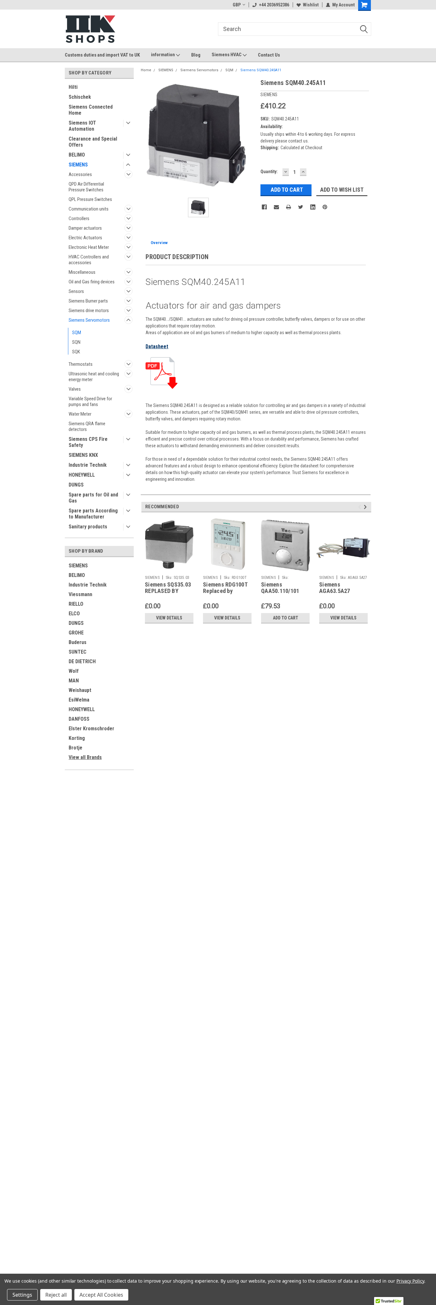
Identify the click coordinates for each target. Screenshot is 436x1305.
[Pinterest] (324, 207)
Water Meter (80, 414)
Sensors (76, 291)
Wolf (74, 671)
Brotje (75, 748)
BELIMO (77, 155)
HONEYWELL (82, 475)
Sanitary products (88, 527)
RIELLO (76, 604)
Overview (159, 242)
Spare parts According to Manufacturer (93, 514)
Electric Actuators (85, 238)
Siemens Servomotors (89, 320)
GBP (237, 4)
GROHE (76, 633)
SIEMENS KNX (83, 455)
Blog (195, 55)
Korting (77, 738)
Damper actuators (85, 228)
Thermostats (81, 364)
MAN (74, 681)
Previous (360, 506)
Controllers (79, 218)
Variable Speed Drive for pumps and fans (90, 401)
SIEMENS (78, 165)
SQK (76, 352)
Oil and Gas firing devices (92, 282)
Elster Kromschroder (91, 728)
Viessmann (80, 594)
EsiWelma (79, 700)
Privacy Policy (410, 1281)
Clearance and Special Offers (93, 142)
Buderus (77, 642)
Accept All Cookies (101, 1294)
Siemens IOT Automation (82, 126)
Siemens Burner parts (88, 301)
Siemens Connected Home (91, 110)
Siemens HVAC (227, 55)
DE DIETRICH (82, 661)
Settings (22, 1294)
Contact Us (269, 55)
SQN (76, 342)
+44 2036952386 (274, 4)
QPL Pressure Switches (90, 199)
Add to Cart (285, 617)
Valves (75, 389)
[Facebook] (264, 207)
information (163, 55)
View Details (169, 617)
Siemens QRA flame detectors (87, 426)
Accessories (80, 174)
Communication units (89, 209)
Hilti (73, 87)
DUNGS (76, 485)
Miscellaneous (82, 272)
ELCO (74, 613)
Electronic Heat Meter (89, 247)
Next (366, 506)
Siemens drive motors (89, 310)
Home (146, 70)
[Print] (288, 207)
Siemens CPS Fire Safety (88, 442)
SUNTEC (77, 652)
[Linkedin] (312, 207)
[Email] (276, 207)
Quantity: (269, 171)
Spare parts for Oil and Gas (93, 498)
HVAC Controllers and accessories (89, 259)
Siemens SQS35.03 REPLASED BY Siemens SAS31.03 (168, 591)
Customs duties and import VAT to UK (102, 55)
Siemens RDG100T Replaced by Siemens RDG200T (225, 591)
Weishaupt (80, 690)
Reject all (56, 1294)
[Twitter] (300, 207)
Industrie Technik (88, 465)
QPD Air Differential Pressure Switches (86, 187)
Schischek (80, 97)
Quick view (343, 567)
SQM (76, 332)
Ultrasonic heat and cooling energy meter (94, 376)
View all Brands (85, 757)
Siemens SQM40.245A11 (260, 70)
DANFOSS (79, 719)
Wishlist (311, 4)
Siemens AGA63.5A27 (334, 588)
